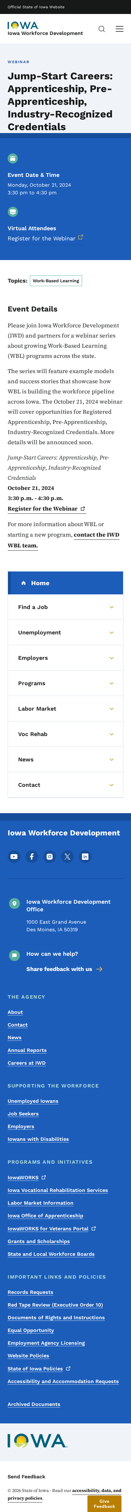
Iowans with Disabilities (38, 1139)
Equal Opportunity (31, 1330)
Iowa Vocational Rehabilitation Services (58, 1190)
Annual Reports (27, 1050)
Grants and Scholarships (39, 1241)
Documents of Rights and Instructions (56, 1318)
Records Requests (30, 1292)
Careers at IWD (27, 1063)
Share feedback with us (59, 969)
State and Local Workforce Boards (51, 1254)
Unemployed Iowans (33, 1101)
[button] (104, 1503)
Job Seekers (23, 1114)
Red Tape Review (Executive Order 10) (55, 1305)
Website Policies (28, 1356)
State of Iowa (35, 1369)
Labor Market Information (40, 1203)
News (15, 1037)
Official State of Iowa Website (36, 7)
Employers (21, 1126)
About (15, 1012)
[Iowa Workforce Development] (23, 25)
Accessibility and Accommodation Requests (63, 1381)
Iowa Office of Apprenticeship (45, 1216)
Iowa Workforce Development (45, 33)
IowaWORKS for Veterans (48, 1229)
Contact (18, 1025)
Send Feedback (26, 1477)
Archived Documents (34, 1404)
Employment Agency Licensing (46, 1343)
